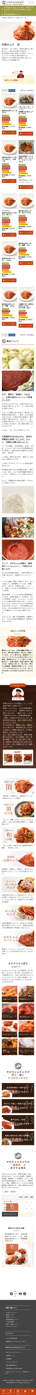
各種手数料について (12, 1319)
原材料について (11, 1355)
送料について (10, 1317)
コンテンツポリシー (12, 1362)
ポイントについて (11, 1326)
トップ (31, 2)
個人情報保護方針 (11, 1365)
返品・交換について (12, 1324)
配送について (10, 1315)
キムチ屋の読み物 (11, 1338)
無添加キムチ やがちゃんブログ (15, 1341)
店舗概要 (9, 1359)
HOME (4, 17)
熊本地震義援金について (12, 14)
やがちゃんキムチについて (14, 1352)
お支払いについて (11, 1312)
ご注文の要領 (10, 1322)
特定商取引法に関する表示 (14, 1368)
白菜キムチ (11, 17)
